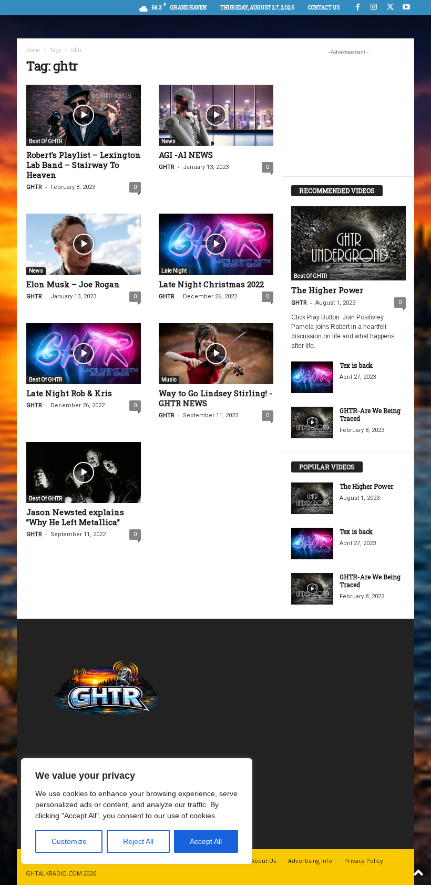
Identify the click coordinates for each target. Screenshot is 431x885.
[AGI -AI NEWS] (216, 115)
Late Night (174, 271)
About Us (263, 860)
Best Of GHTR (45, 141)
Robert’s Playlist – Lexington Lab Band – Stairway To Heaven (83, 164)
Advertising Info (310, 860)
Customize (69, 841)
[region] (136, 811)
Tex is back (356, 365)
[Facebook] (357, 7)
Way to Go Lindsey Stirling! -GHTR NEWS (215, 398)
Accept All (206, 841)
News (168, 141)
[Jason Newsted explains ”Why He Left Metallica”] (83, 472)
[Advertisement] (348, 112)
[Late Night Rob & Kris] (83, 353)
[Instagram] (373, 7)
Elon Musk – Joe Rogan (73, 284)
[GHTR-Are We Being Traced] (312, 422)
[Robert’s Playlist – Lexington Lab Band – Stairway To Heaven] (83, 115)
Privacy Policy (363, 860)
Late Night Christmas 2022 (211, 284)
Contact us (324, 7)
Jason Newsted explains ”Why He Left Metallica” (75, 517)
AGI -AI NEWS (186, 154)
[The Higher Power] (348, 243)
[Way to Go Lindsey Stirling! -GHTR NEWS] (216, 353)
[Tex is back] (312, 377)
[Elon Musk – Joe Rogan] (83, 244)
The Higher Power (327, 290)
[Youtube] (406, 7)
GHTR (34, 187)
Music (169, 380)
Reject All (138, 841)
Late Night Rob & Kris (69, 393)
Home (33, 50)
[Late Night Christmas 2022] (216, 244)
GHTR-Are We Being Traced (370, 414)
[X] (390, 7)
